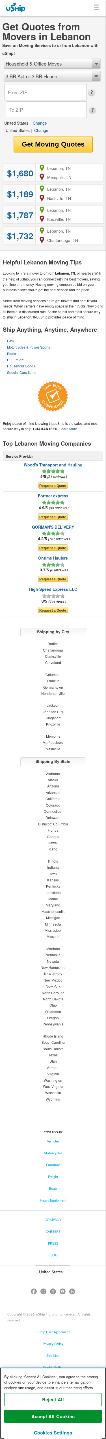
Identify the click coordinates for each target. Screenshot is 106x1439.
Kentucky (53, 886)
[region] (53, 1403)
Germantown (53, 687)
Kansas (53, 879)
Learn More (68, 428)
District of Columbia (53, 823)
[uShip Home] (16, 8)
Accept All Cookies (53, 1416)
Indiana (53, 867)
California (53, 798)
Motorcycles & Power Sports (28, 347)
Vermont (53, 1067)
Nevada (53, 961)
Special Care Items (21, 372)
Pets (10, 340)
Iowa (53, 873)
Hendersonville (53, 693)
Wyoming (53, 1099)
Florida (53, 830)
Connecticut (53, 811)
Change (40, 123)
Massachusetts (53, 911)
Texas (53, 1054)
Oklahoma (53, 1011)
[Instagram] (43, 1292)
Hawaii (53, 842)
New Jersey (53, 973)
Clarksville (53, 656)
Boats (11, 353)
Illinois (53, 861)
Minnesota (53, 924)
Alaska (53, 779)
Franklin (53, 680)
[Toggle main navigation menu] (97, 8)
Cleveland (53, 662)
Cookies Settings (53, 1432)
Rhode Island (53, 1036)
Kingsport (53, 717)
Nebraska (53, 954)
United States (16, 123)
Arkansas (53, 792)
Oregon (53, 1017)
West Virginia (53, 1086)
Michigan (53, 917)
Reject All (53, 1399)
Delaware (53, 817)
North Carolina (53, 992)
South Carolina (53, 1042)
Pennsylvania (53, 1024)
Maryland (53, 905)
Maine (53, 898)
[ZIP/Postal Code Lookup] (93, 92)
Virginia (53, 1073)
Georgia (53, 836)
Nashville (53, 748)
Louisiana (53, 892)
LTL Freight (15, 359)
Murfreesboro (53, 742)
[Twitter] (53, 1292)
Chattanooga (53, 650)
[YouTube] (63, 1292)
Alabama (53, 773)
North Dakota (53, 998)
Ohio (53, 1005)
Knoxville (53, 724)
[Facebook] (33, 1292)
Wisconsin (53, 1092)
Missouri (53, 936)
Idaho (53, 849)
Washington (53, 1080)
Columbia (53, 674)
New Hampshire (53, 967)
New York (53, 986)
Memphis (53, 736)
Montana (53, 948)
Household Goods (21, 365)
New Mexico (53, 980)
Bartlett (53, 643)
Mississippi (53, 930)
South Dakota (53, 1048)
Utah (53, 1061)
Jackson (53, 705)
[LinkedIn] (72, 1292)
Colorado (53, 805)
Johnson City (53, 711)
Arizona (53, 786)
